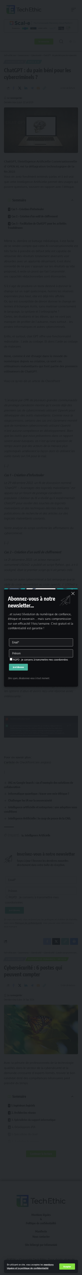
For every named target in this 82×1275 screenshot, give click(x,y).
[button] (67, 1266)
